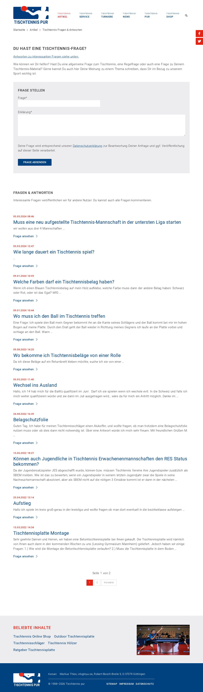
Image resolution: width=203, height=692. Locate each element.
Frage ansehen (24, 236)
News (129, 15)
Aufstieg (22, 503)
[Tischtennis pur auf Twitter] (199, 41)
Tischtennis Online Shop (32, 636)
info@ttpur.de (85, 674)
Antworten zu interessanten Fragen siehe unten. (46, 56)
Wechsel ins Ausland (35, 385)
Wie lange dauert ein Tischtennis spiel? (54, 252)
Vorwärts (109, 582)
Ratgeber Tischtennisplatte (34, 650)
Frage (22, 98)
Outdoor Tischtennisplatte (74, 636)
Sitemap (111, 684)
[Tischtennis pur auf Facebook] (199, 33)
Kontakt (52, 674)
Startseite (19, 29)
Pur (151, 15)
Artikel (64, 15)
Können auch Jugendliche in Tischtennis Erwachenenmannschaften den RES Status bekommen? (100, 461)
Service (86, 15)
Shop (173, 15)
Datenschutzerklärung (87, 146)
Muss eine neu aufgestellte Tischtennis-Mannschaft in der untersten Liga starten (97, 222)
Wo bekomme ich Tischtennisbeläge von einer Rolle (67, 355)
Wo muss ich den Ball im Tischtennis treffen (59, 316)
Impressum (126, 684)
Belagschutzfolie (30, 419)
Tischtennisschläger (29, 643)
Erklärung (25, 112)
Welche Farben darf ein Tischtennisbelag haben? (63, 282)
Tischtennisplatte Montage (41, 533)
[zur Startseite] (31, 23)
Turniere (107, 15)
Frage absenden (34, 162)
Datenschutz (145, 684)
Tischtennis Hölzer (62, 643)
